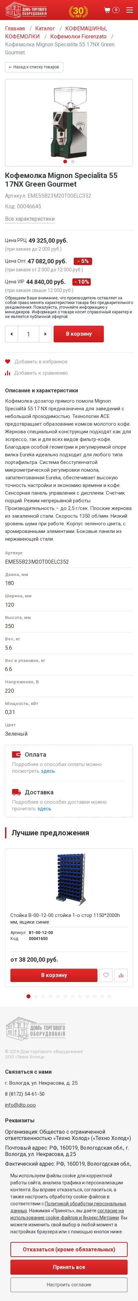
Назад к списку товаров (36, 67)
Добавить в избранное (41, 362)
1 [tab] (65, 161)
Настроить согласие (69, 1284)
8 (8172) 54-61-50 (25, 1094)
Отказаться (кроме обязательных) (69, 1249)
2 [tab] (73, 161)
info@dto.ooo (20, 1105)
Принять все (69, 1267)
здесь (48, 771)
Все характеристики (30, 219)
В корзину (79, 334)
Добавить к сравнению (41, 373)
